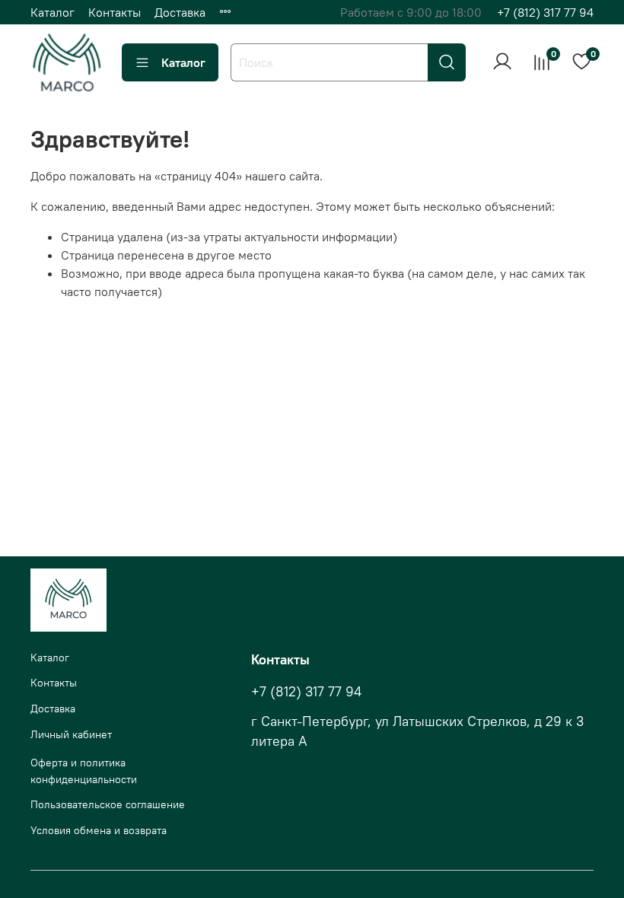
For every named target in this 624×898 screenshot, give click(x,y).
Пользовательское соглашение (107, 804)
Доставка (179, 12)
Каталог (52, 12)
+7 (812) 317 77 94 (545, 12)
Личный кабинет (71, 734)
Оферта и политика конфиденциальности (83, 771)
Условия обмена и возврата (98, 830)
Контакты (114, 12)
